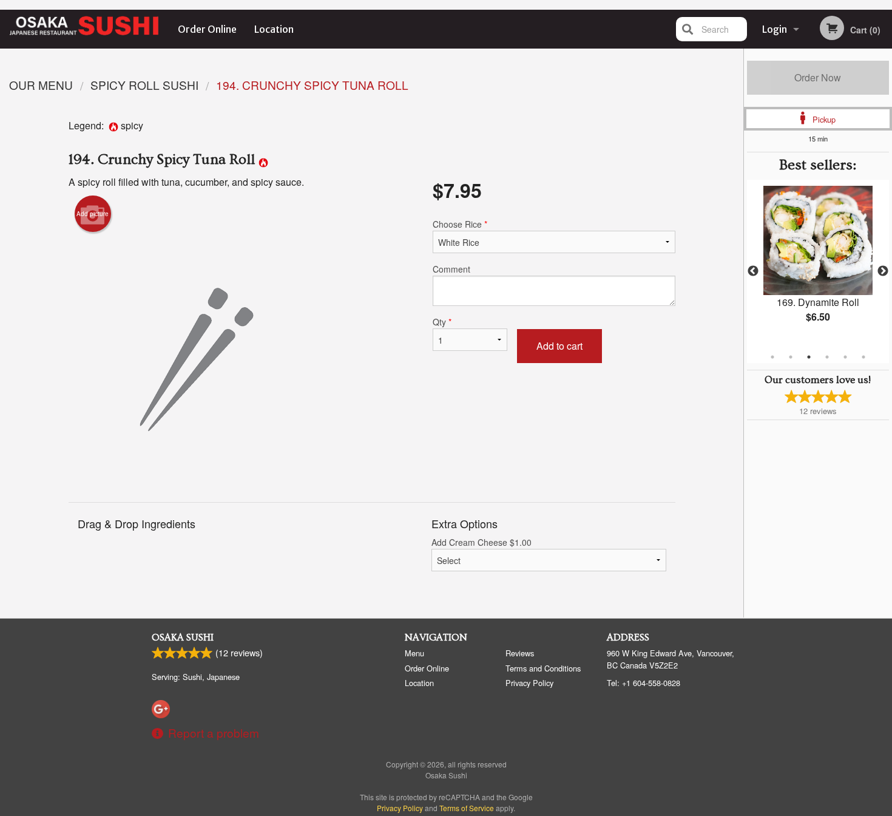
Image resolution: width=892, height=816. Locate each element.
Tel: (643, 682)
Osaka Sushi (183, 637)
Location (274, 29)
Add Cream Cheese (481, 542)
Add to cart (559, 346)
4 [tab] (827, 357)
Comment (451, 269)
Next (883, 271)
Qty (442, 322)
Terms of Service (466, 808)
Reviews (519, 653)
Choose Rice (460, 224)
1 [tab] (772, 357)
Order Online (207, 29)
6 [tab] (863, 357)
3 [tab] (809, 357)
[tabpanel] (818, 264)
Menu (414, 653)
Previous (753, 271)
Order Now (817, 77)
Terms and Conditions (543, 668)
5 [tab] (845, 357)
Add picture (92, 213)
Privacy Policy (529, 682)
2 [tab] (791, 357)
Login (774, 29)
